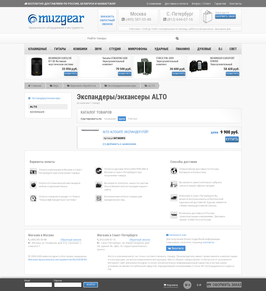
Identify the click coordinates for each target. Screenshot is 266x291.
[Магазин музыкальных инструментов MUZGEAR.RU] (56, 24)
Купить (232, 139)
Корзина (172, 285)
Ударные (161, 49)
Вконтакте (177, 248)
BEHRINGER (37, 112)
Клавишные (37, 49)
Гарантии (220, 3)
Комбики (80, 49)
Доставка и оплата (176, 3)
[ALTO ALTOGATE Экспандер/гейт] (90, 130)
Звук (98, 49)
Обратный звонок (70, 239)
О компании (154, 3)
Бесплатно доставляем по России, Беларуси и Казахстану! (71, 3)
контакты (208, 242)
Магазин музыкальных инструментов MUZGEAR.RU (57, 259)
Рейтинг (132, 118)
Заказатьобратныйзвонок (107, 20)
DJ (220, 49)
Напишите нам (177, 234)
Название (110, 118)
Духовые (204, 49)
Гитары (60, 49)
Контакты (235, 3)
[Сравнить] (119, 144)
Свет (233, 49)
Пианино (183, 49)
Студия (115, 49)
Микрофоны (137, 49)
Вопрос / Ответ (201, 3)
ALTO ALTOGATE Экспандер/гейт (126, 132)
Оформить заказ (225, 16)
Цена (122, 118)
